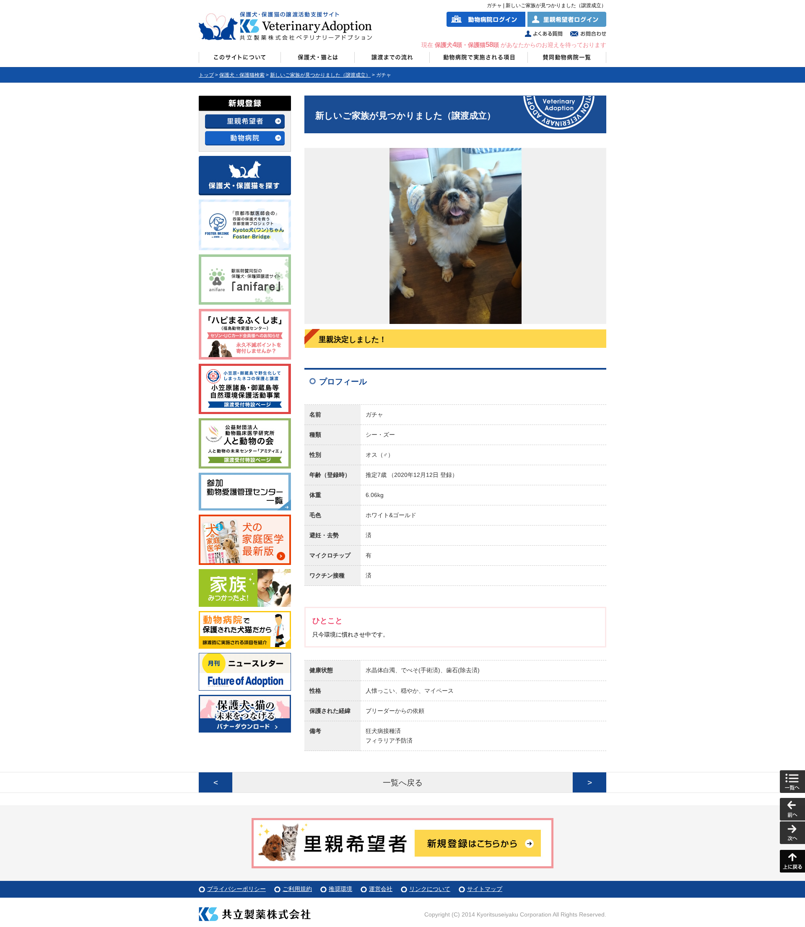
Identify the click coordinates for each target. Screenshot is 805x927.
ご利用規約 (297, 889)
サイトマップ (484, 889)
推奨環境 (340, 889)
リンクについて (429, 889)
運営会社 (380, 889)
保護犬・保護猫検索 (242, 75)
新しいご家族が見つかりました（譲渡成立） (320, 75)
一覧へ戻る (403, 782)
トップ (206, 75)
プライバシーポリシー (236, 889)
